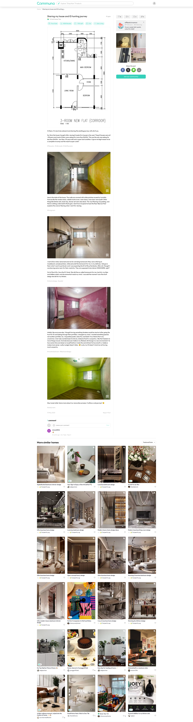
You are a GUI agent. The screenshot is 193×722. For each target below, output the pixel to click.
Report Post (106, 413)
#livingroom (51, 210)
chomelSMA (56, 430)
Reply (64, 435)
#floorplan (50, 146)
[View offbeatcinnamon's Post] (123, 40)
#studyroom (51, 407)
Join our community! (131, 77)
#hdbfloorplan (68, 146)
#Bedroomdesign (65, 352)
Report (69, 435)
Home (39, 9)
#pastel (60, 281)
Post (107, 425)
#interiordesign (52, 281)
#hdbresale (59, 146)
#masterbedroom (53, 352)
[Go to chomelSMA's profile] (49, 431)
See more (142, 59)
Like (61, 435)
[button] (95, 3)
